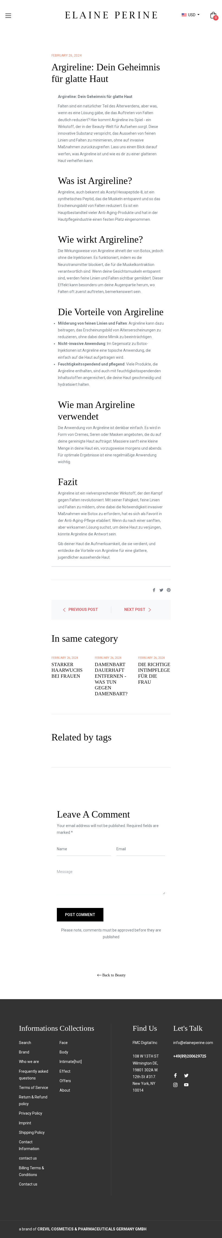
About (65, 1090)
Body (64, 1052)
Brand (24, 1052)
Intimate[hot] (71, 1061)
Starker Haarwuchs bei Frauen (67, 670)
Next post (134, 609)
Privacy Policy (30, 1113)
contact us (28, 1158)
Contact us (28, 1184)
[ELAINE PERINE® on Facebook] (175, 1075)
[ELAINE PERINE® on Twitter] (186, 1075)
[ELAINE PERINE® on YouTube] (186, 1084)
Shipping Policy (32, 1132)
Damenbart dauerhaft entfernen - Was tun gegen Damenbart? (111, 679)
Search (25, 1043)
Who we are (29, 1061)
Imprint (25, 1123)
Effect (65, 1071)
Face (64, 1043)
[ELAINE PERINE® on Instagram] (175, 1084)
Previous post (83, 609)
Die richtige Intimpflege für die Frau (154, 673)
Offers (65, 1081)
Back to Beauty (114, 975)
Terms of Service (33, 1087)
